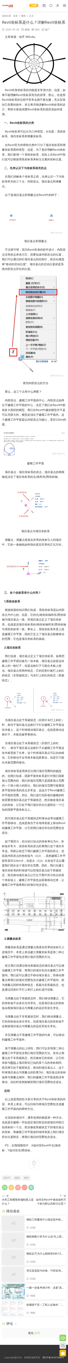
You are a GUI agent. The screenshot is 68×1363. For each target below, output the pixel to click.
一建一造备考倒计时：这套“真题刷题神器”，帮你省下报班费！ (44, 1288)
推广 (47, 29)
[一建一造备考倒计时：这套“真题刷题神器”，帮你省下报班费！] (13, 1291)
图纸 (13, 1062)
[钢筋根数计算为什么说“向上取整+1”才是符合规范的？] (13, 1240)
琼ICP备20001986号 (53, 1357)
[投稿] (44, 5)
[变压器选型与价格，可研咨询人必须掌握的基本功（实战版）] (13, 1274)
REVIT (7, 1177)
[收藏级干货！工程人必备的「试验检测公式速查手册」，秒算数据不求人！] (13, 1308)
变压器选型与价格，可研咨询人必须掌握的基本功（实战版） (44, 1271)
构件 (59, 771)
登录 (37, 1333)
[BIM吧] (7, 5)
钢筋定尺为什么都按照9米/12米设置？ (45, 1253)
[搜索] (51, 5)
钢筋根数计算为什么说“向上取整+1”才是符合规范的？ (44, 1236)
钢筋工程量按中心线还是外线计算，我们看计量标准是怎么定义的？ (44, 1219)
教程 (27, 29)
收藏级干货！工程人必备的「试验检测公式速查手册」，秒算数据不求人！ (44, 1305)
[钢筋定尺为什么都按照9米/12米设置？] (13, 1257)
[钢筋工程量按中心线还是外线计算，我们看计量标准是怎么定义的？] (13, 1223)
